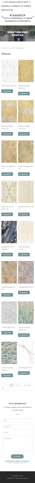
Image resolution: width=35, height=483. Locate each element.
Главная (4, 48)
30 (29, 385)
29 (25, 385)
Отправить (17, 456)
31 (3, 388)
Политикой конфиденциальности (17, 462)
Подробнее (7, 91)
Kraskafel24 (17, 15)
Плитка (11, 48)
